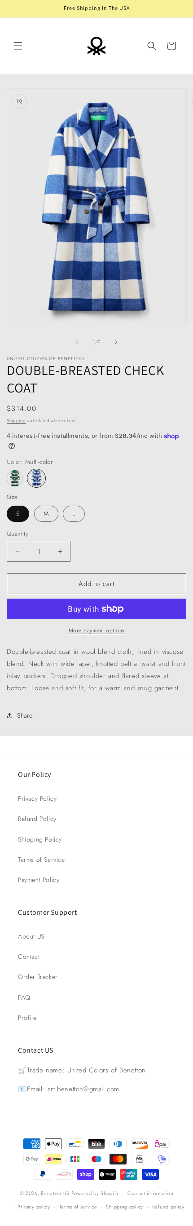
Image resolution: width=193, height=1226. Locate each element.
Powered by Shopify (95, 1193)
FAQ (24, 997)
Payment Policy (38, 879)
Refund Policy (37, 818)
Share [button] (25, 715)
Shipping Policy (40, 839)
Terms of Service (41, 859)
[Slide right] (116, 342)
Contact (28, 956)
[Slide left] (77, 342)
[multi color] (15, 478)
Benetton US (55, 1193)
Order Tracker (38, 976)
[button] (18, 46)
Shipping (16, 420)
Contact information (150, 1193)
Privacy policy (34, 1206)
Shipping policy (124, 1206)
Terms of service (78, 1206)
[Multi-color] (36, 478)
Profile (27, 1017)
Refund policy (168, 1206)
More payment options (97, 630)
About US (31, 936)
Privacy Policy (37, 798)
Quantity (17, 533)
